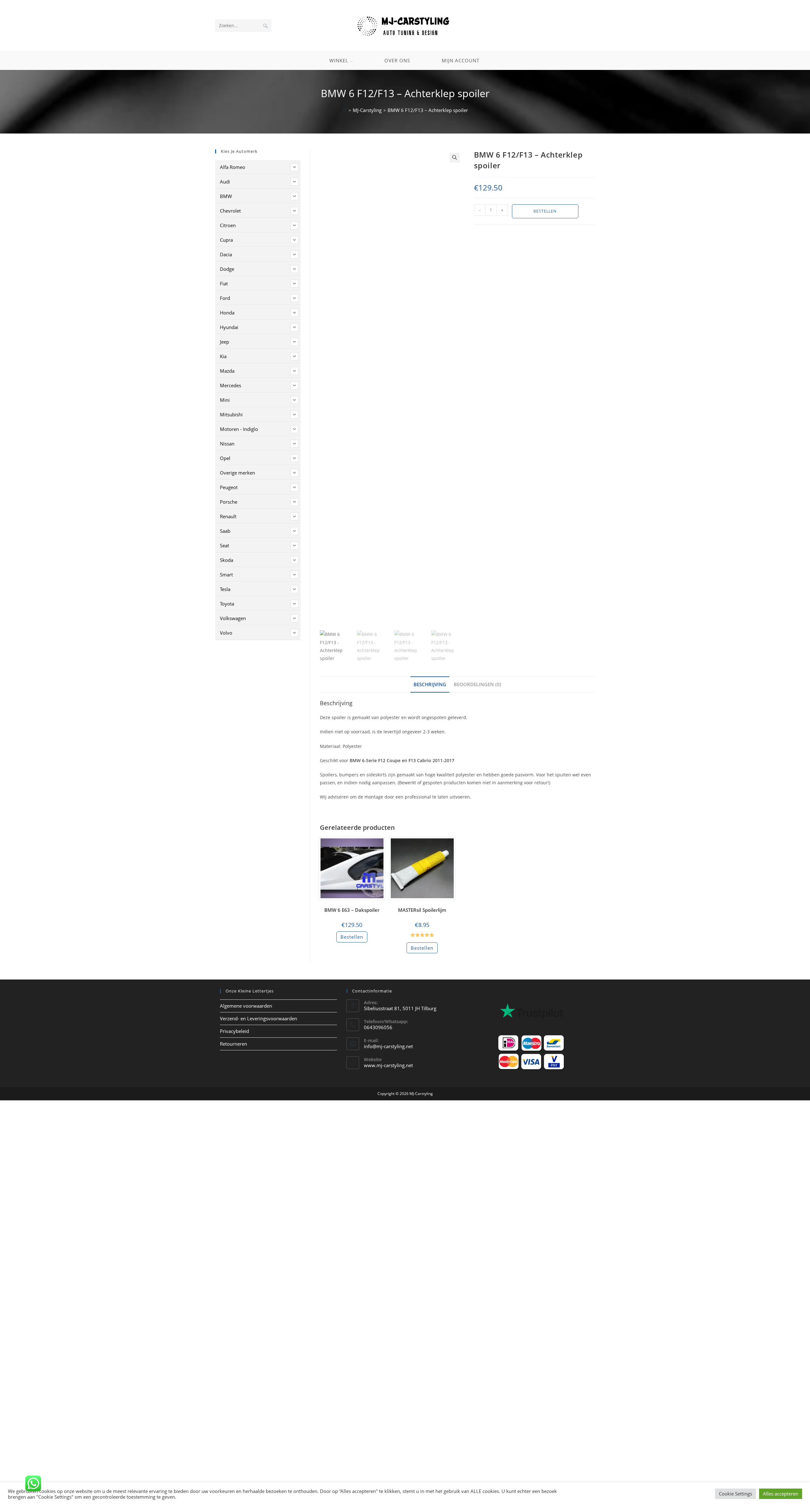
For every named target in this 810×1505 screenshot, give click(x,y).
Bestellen (545, 211)
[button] (455, 157)
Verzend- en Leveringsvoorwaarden (258, 1018)
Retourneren (233, 1044)
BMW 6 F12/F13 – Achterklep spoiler (428, 110)
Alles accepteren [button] (780, 1493)
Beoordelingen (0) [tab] (477, 684)
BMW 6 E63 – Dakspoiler (351, 910)
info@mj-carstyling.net (388, 1046)
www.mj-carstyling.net (388, 1065)
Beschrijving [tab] (430, 684)
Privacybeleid (234, 1031)
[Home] (344, 110)
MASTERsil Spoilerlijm (422, 910)
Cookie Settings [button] (735, 1493)
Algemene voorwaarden (246, 1006)
